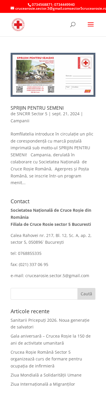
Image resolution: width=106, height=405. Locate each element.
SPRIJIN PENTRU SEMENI (37, 108)
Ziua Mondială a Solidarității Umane (46, 375)
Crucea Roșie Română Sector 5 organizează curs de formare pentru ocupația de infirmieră (46, 359)
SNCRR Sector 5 (32, 113)
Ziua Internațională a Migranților (43, 384)
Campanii (20, 120)
